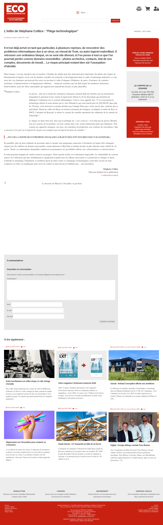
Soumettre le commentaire (107, 321)
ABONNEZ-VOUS (143, 122)
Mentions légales (153, 508)
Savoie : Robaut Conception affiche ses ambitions (132, 383)
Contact (156, 505)
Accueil (7, 505)
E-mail (9, 310)
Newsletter (19, 491)
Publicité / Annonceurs (11, 508)
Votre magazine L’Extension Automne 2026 (77, 383)
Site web (10, 316)
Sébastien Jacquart (11, 37)
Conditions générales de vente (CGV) (148, 510)
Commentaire (12, 279)
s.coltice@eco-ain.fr (109, 175)
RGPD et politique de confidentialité (148, 511)
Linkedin (61, 491)
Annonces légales (9, 507)
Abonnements (8, 510)
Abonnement (102, 491)
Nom (9, 304)
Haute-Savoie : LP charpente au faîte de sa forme (79, 444)
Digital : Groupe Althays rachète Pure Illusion (130, 445)
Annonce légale (144, 491)
